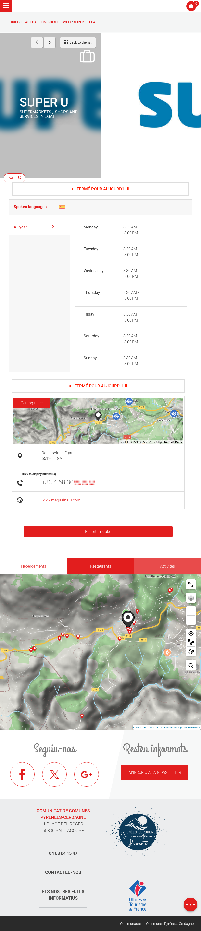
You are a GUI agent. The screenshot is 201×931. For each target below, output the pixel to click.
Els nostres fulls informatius (63, 895)
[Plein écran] (191, 584)
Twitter (54, 774)
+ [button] (191, 611)
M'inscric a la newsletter (155, 772)
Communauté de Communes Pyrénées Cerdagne (157, 924)
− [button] (191, 620)
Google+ (86, 774)
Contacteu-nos (63, 872)
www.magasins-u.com (61, 500)
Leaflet (137, 727)
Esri (145, 727)
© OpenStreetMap (171, 727)
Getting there (32, 403)
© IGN (154, 727)
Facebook (22, 774)
